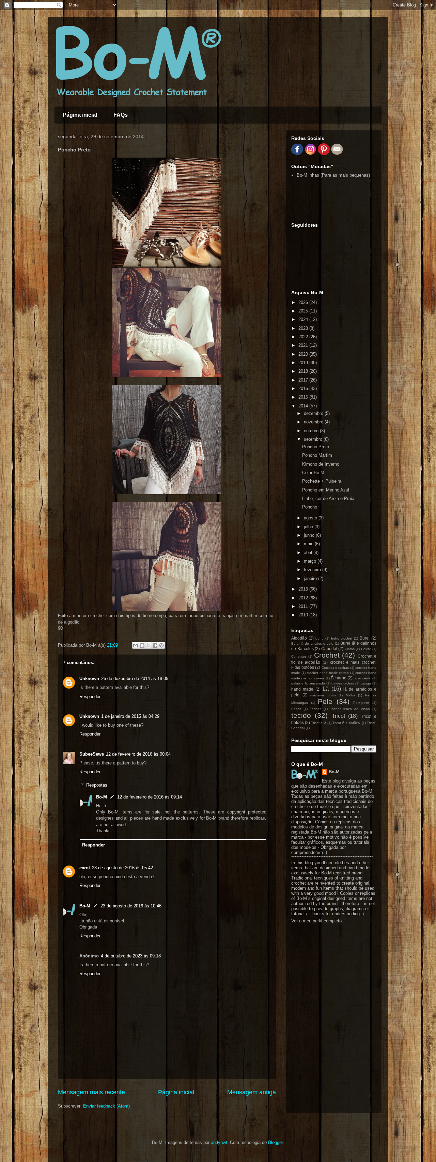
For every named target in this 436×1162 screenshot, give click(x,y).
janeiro (311, 578)
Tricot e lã (318, 723)
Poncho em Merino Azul (325, 490)
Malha (350, 695)
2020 (303, 354)
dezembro (314, 413)
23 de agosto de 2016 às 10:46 (130, 905)
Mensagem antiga (251, 1092)
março (310, 561)
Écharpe (338, 678)
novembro (314, 421)
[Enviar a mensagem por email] (135, 645)
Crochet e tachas (335, 667)
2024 (303, 319)
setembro (314, 439)
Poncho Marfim (317, 455)
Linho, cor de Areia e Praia (328, 498)
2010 (303, 614)
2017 (303, 380)
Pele (325, 701)
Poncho (309, 507)
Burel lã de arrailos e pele (312, 643)
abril (308, 552)
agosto (311, 517)
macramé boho (323, 695)
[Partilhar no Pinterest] (161, 645)
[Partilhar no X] (148, 645)
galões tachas (342, 683)
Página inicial (80, 115)
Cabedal (329, 648)
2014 (303, 405)
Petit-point (361, 703)
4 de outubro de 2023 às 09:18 (131, 955)
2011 (303, 606)
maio (309, 543)
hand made (302, 689)
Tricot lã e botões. (346, 723)
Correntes (299, 656)
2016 (303, 388)
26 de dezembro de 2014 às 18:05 (134, 678)
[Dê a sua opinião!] (142, 645)
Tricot (338, 716)
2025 (303, 310)
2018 (303, 371)
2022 (303, 336)
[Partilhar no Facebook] (155, 645)
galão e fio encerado (308, 683)
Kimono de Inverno (320, 464)
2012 (303, 597)
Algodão (299, 638)
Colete (366, 649)
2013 (303, 589)
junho (310, 535)
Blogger (275, 1142)
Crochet (327, 655)
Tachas (315, 709)
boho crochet (342, 638)
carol (84, 867)
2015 (303, 397)
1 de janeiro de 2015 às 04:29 (130, 716)
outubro (312, 430)
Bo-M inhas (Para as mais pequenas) (333, 175)
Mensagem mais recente (91, 1092)
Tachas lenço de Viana (350, 709)
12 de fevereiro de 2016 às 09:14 (149, 797)
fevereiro (313, 569)
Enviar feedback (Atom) (106, 1106)
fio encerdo (362, 678)
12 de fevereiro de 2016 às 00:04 (138, 754)
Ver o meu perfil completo (316, 920)
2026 (303, 302)
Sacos (296, 709)
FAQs (120, 115)
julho (309, 526)
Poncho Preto (315, 446)
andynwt (219, 1142)
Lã (326, 689)
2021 (303, 345)
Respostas (96, 785)
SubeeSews (91, 754)
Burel (365, 638)
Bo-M (101, 797)
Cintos (350, 649)
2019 (303, 362)
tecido (301, 715)
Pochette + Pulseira (321, 481)
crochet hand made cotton (328, 673)
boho (319, 638)
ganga (366, 683)
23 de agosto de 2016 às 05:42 (122, 867)
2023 (303, 328)
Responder (89, 696)
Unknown (89, 678)
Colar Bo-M (313, 472)
